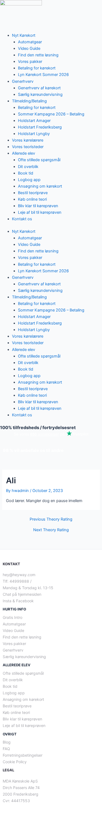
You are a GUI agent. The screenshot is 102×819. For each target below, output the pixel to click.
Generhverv (22, 81)
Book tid (25, 173)
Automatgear (30, 41)
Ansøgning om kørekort (40, 186)
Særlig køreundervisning (40, 94)
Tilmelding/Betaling (29, 101)
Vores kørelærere (27, 140)
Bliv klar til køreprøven (38, 205)
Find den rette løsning (38, 55)
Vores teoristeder (28, 146)
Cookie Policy (15, 761)
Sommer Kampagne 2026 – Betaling (51, 114)
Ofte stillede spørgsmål (39, 159)
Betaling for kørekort (36, 68)
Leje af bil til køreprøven (39, 212)
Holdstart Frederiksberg (40, 127)
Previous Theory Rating (51, 519)
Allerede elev (23, 153)
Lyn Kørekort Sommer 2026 (43, 74)
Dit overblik (28, 166)
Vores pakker (30, 61)
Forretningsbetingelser (22, 755)
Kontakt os (22, 218)
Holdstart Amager (34, 120)
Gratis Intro (12, 617)
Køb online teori (32, 199)
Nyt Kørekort (23, 35)
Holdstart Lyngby (34, 133)
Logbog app (29, 179)
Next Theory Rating (51, 530)
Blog (7, 742)
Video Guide (29, 48)
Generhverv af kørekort (39, 87)
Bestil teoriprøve (33, 192)
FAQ (6, 748)
